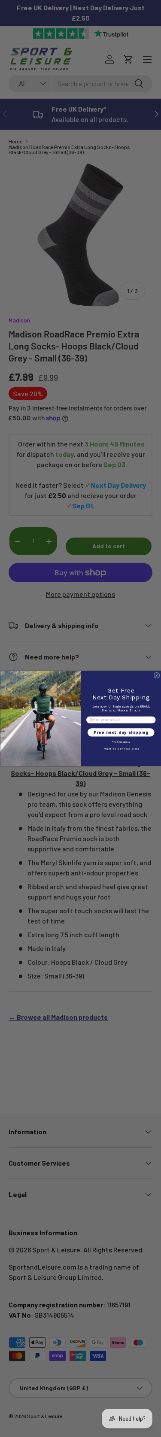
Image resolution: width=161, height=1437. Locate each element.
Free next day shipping (120, 732)
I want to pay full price (121, 749)
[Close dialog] (156, 675)
